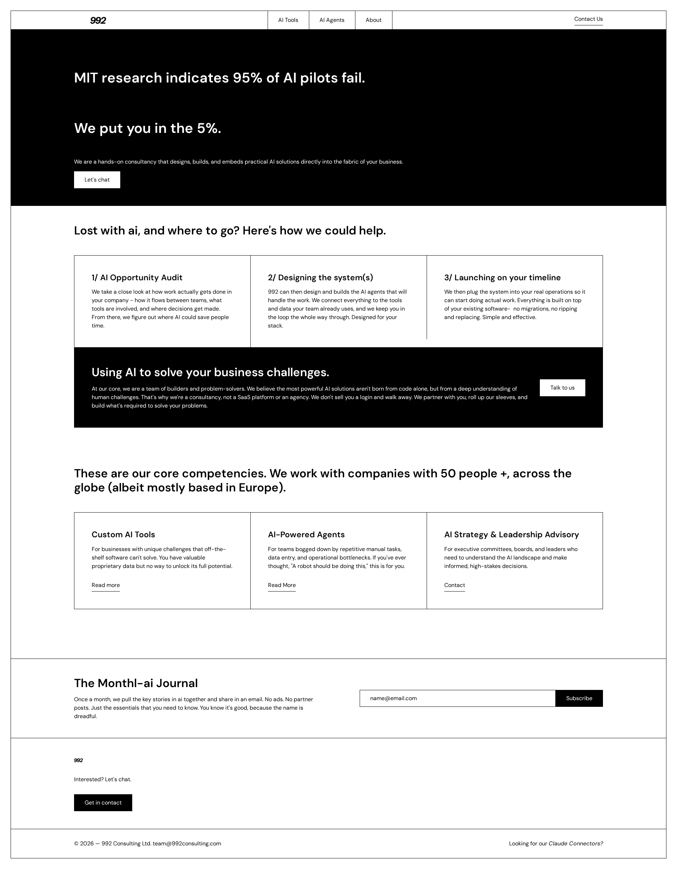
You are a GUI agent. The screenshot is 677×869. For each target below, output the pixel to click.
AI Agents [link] (331, 20)
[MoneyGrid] (98, 20)
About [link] (374, 20)
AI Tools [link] (288, 20)
